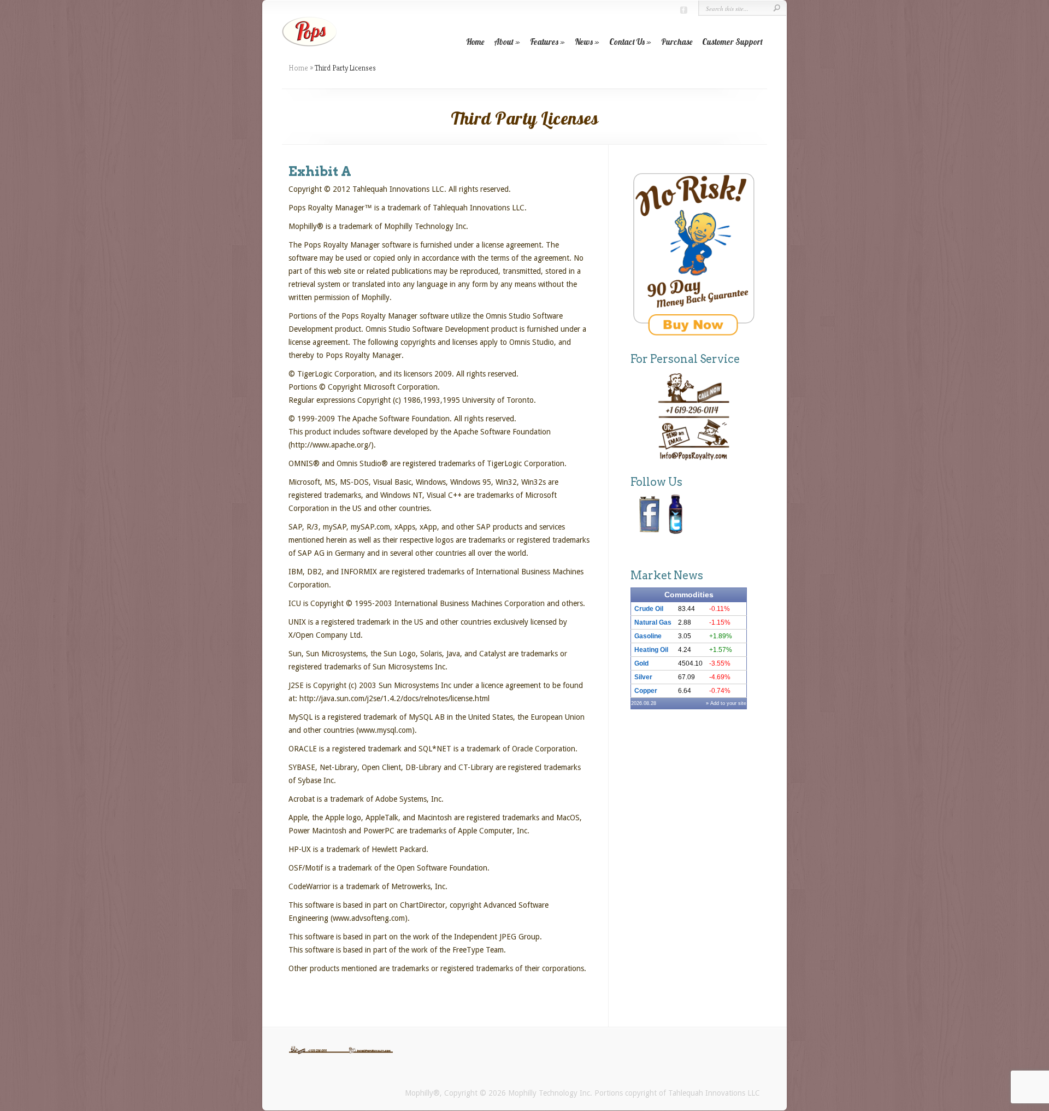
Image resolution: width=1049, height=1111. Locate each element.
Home (475, 42)
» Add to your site (726, 703)
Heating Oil (651, 650)
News (584, 42)
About (504, 42)
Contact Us (627, 42)
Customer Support (732, 42)
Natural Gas (652, 622)
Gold (641, 663)
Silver (643, 677)
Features (544, 42)
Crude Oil (648, 609)
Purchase (676, 42)
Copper (645, 691)
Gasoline (648, 636)
